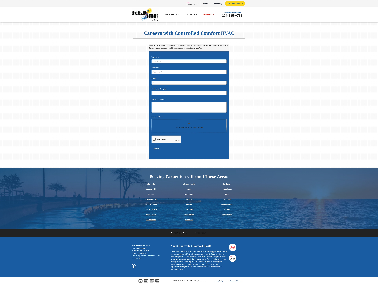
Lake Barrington (227, 204)
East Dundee (189, 194)
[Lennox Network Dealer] (193, 3)
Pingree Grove (151, 215)
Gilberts (189, 199)
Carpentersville (151, 189)
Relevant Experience (158, 99)
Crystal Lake (227, 189)
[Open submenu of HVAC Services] (179, 14)
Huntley (189, 204)
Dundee (151, 194)
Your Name (155, 57)
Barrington (227, 184)
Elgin (227, 194)
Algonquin (151, 184)
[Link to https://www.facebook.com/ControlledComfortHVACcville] (134, 266)
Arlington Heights (189, 184)
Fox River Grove (151, 199)
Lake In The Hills (151, 209)
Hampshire (227, 199)
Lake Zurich (189, 209)
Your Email (155, 68)
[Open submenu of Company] (214, 14)
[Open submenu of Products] (197, 14)
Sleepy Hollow (227, 215)
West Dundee (151, 220)
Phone (153, 78)
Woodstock (189, 220)
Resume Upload (156, 117)
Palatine (227, 209)
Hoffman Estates (151, 204)
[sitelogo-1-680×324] (145, 9)
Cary (189, 189)
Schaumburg (189, 215)
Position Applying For (159, 89)
